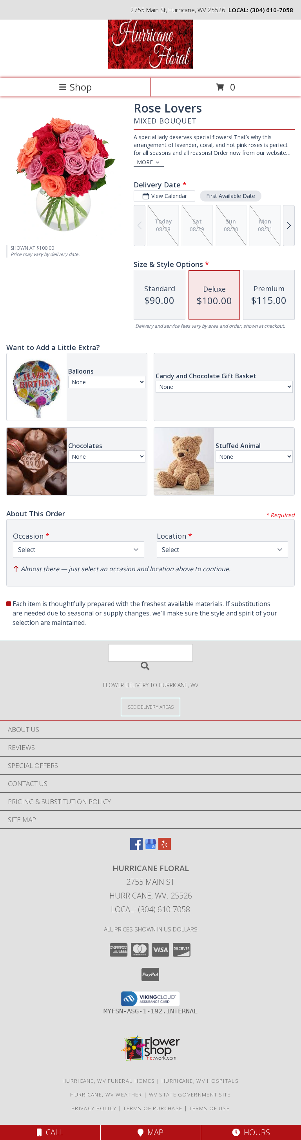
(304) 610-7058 (271, 10)
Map (153, 1132)
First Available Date (230, 196)
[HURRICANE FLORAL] (150, 66)
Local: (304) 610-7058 (150, 909)
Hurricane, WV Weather (106, 1094)
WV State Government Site (190, 1094)
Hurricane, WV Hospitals (200, 1080)
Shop (81, 86)
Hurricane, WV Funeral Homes (108, 1080)
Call (52, 1132)
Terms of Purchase (152, 1108)
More (145, 162)
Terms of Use (209, 1108)
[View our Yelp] (164, 847)
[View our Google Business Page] (150, 847)
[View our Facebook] (136, 847)
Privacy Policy (93, 1108)
